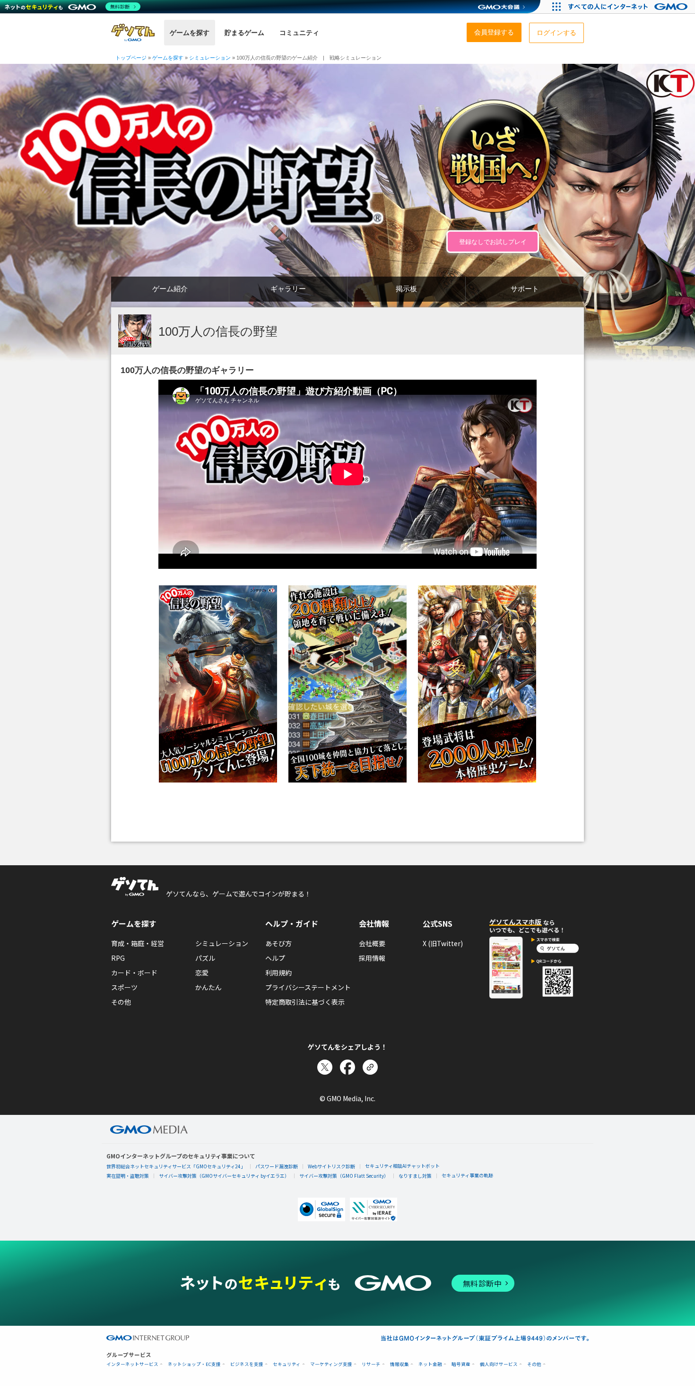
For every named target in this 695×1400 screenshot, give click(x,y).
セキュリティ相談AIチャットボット (402, 1165)
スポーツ (124, 987)
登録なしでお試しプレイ (493, 241)
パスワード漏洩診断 (276, 1166)
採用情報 (372, 958)
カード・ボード (134, 972)
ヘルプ (275, 958)
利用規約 (278, 972)
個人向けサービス (499, 1364)
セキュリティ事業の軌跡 (467, 1175)
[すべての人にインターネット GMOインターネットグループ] (629, 6)
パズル (205, 958)
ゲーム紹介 (170, 289)
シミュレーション (221, 943)
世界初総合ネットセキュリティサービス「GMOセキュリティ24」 (175, 1166)
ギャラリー (288, 289)
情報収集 (399, 1364)
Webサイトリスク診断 (331, 1166)
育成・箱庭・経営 (137, 943)
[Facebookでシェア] (347, 1067)
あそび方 (278, 943)
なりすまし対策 (415, 1175)
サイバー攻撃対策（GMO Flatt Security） (344, 1175)
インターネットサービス (132, 1364)
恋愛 (201, 972)
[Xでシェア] (324, 1067)
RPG (118, 958)
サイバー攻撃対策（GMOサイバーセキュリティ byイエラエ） (224, 1175)
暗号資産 (461, 1364)
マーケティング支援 (331, 1364)
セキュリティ (287, 1364)
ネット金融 (430, 1364)
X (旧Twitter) (443, 943)
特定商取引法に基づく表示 (305, 1002)
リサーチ (371, 1364)
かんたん (208, 987)
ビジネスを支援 (246, 1364)
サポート (525, 289)
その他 (121, 1002)
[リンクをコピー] (370, 1067)
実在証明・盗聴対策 (127, 1175)
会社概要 (372, 943)
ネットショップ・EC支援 (194, 1364)
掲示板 (406, 289)
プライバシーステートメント (308, 987)
